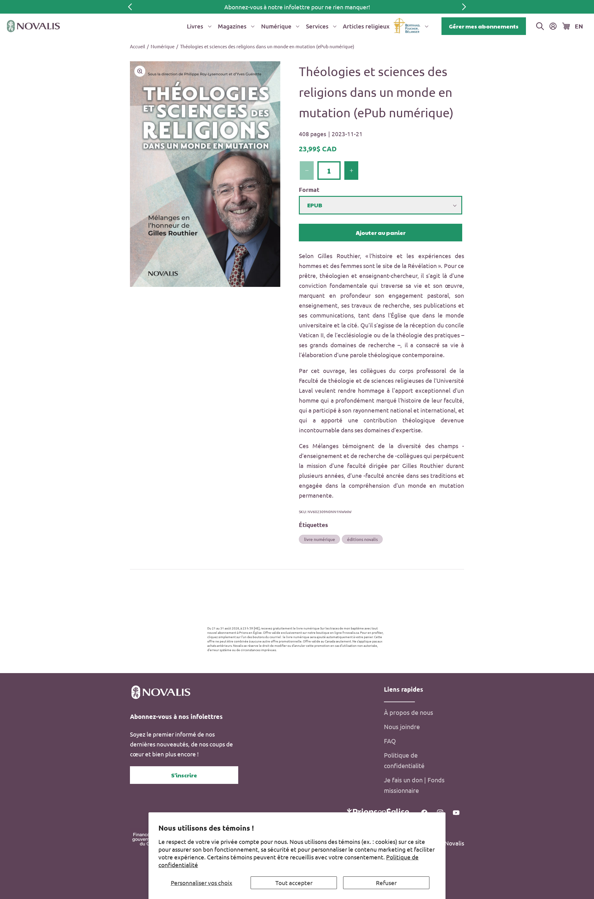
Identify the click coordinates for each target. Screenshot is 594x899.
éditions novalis (362, 539)
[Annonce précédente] (130, 6)
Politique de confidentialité (404, 760)
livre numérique (319, 539)
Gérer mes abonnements (484, 26)
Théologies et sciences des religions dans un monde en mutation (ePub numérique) (267, 46)
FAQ (390, 741)
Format (309, 189)
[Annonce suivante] (464, 6)
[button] (198, 26)
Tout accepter (293, 882)
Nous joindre (402, 726)
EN (579, 26)
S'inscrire (184, 775)
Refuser (386, 882)
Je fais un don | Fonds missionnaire (414, 785)
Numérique (162, 46)
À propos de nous (408, 712)
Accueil (137, 46)
